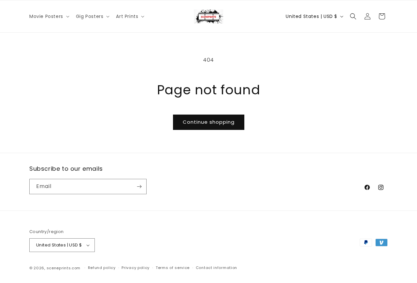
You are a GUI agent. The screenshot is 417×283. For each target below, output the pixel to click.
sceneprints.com (64, 268)
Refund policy (102, 268)
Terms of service (173, 268)
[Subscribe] (139, 186)
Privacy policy (136, 268)
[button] (48, 16)
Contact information (216, 268)
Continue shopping (209, 121)
